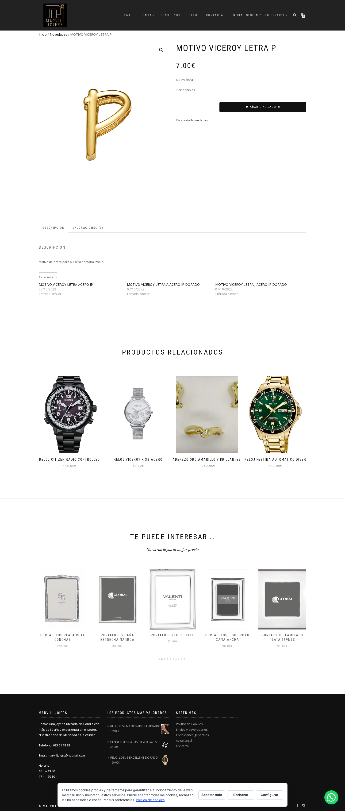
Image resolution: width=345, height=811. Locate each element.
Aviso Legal (184, 740)
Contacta (214, 15)
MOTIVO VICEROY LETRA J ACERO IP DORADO (251, 284)
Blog (193, 15)
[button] (161, 50)
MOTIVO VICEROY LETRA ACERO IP (66, 284)
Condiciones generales (192, 735)
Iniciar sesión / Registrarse (258, 15)
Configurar (269, 795)
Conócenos (170, 15)
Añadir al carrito (265, 106)
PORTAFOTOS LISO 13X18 (172, 635)
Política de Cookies (189, 724)
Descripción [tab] (53, 227)
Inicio (43, 34)
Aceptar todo (211, 795)
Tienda (146, 15)
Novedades (58, 34)
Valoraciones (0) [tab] (88, 227)
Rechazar (240, 795)
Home (126, 15)
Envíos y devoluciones (192, 729)
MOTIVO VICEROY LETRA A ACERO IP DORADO (163, 284)
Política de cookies (150, 800)
